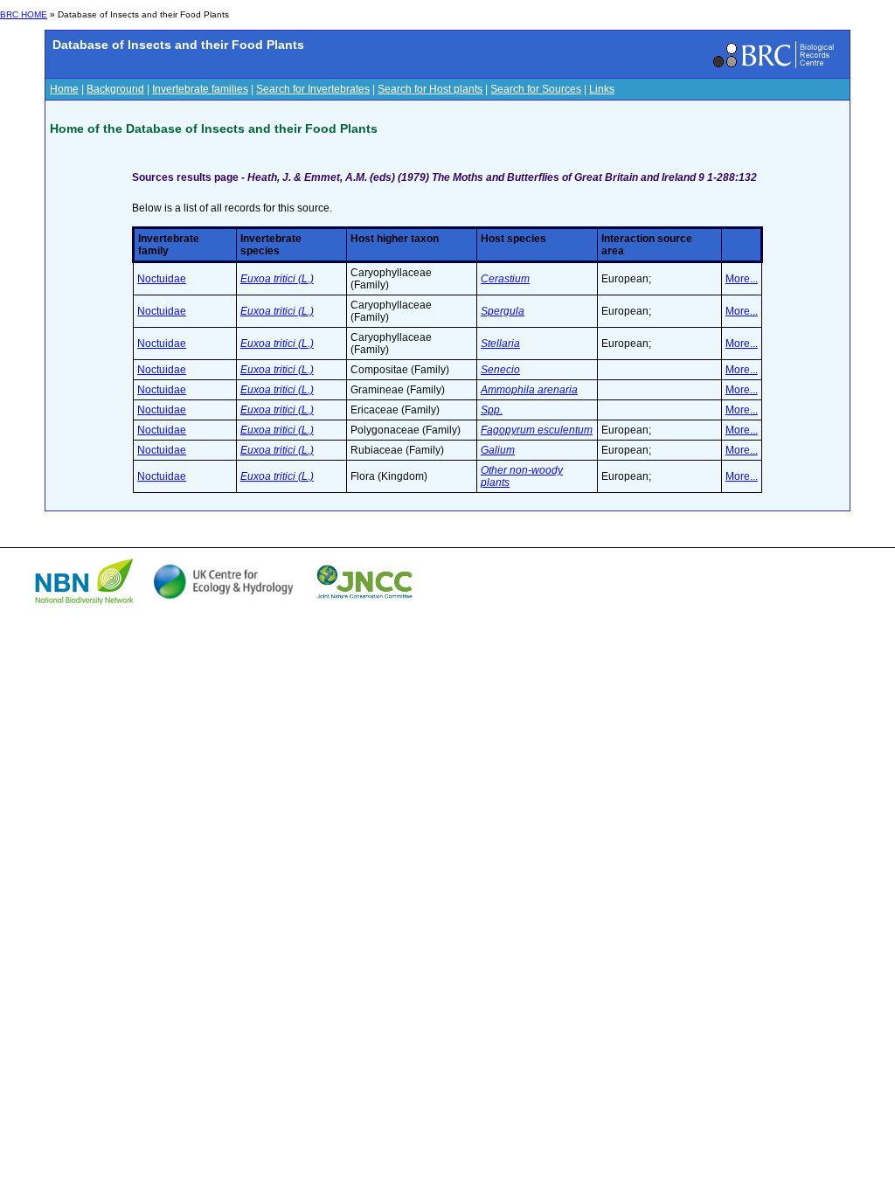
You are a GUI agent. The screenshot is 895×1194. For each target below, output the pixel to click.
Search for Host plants (430, 89)
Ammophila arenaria (529, 390)
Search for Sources (535, 89)
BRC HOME (23, 14)
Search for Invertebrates (313, 89)
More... (741, 279)
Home (64, 89)
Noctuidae (161, 279)
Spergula (502, 311)
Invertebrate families (200, 89)
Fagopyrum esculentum (537, 430)
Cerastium (505, 279)
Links (601, 89)
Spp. (492, 410)
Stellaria (500, 343)
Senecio (500, 370)
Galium (498, 450)
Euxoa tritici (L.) (277, 279)
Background (115, 89)
